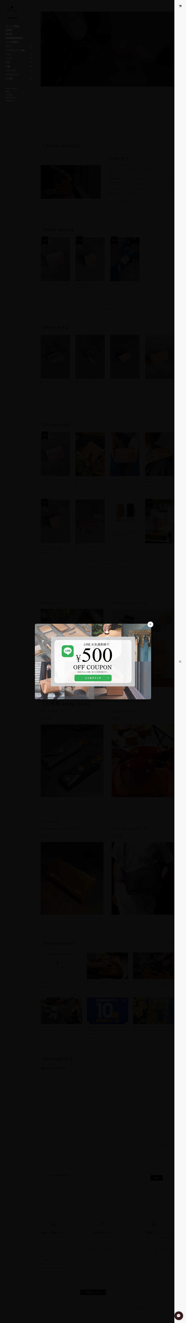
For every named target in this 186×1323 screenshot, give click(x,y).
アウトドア (11, 70)
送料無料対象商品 (14, 38)
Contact (9, 94)
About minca (11, 88)
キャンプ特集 (13, 26)
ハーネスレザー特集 (15, 50)
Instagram (10, 101)
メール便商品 (12, 42)
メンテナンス (12, 74)
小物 (8, 66)
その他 (9, 79)
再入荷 (9, 34)
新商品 (9, 30)
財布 (8, 62)
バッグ (9, 58)
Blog (8, 91)
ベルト (9, 54)
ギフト (9, 46)
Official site (11, 97)
